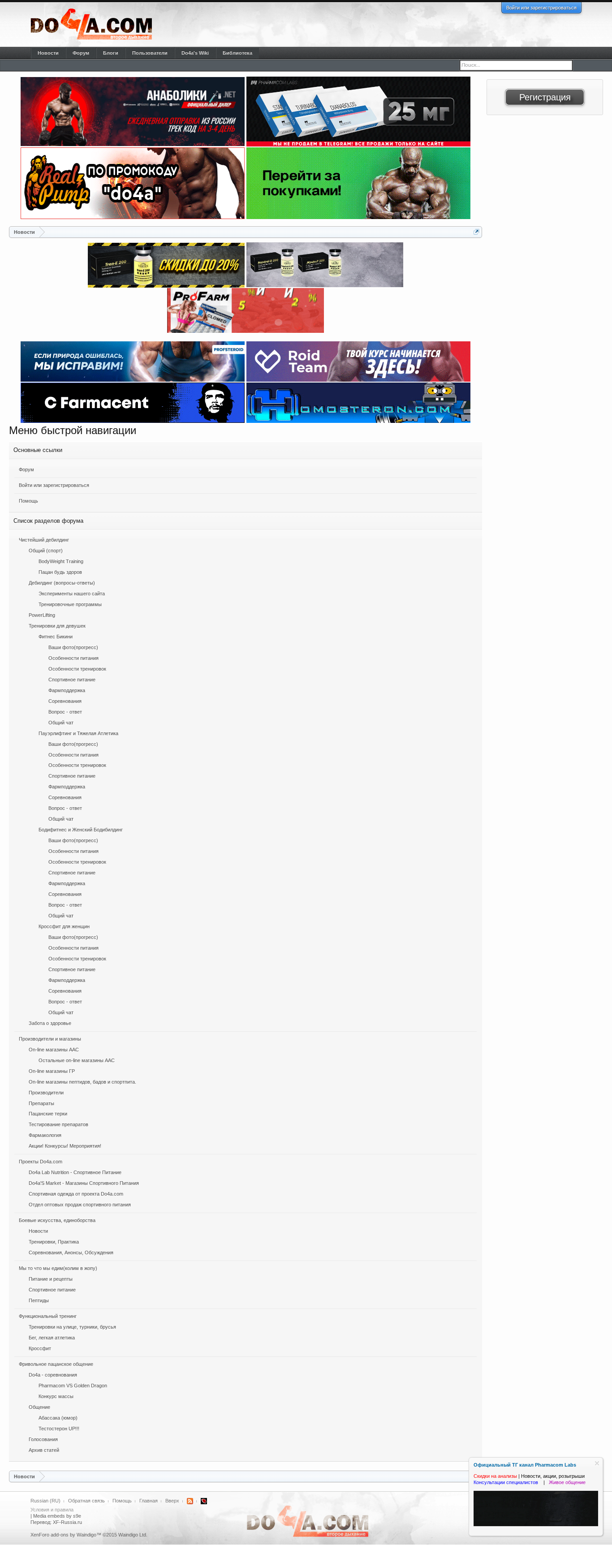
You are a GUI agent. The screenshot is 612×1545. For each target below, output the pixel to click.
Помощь (28, 501)
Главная (148, 1500)
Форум (26, 469)
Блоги (110, 53)
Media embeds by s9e (57, 1516)
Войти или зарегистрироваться (541, 7)
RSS (190, 1501)
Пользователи (150, 53)
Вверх (172, 1500)
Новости (48, 53)
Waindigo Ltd (132, 1534)
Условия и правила (51, 1509)
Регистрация (545, 97)
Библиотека (237, 53)
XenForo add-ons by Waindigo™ (65, 1534)
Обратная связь (86, 1500)
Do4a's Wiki (195, 53)
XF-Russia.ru (67, 1522)
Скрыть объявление (597, 1463)
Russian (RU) (45, 1500)
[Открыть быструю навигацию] (476, 232)
